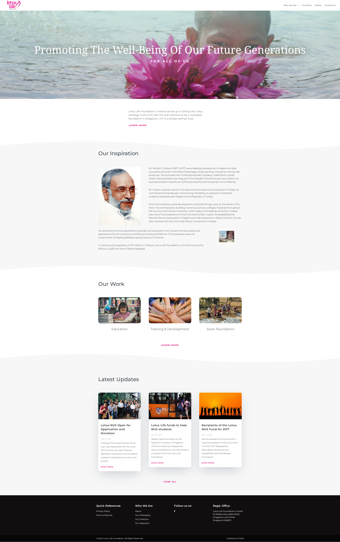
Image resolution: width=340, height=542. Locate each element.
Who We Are (290, 5)
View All (170, 481)
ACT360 (240, 538)
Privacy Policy (103, 511)
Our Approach (142, 523)
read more (107, 467)
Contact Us (330, 5)
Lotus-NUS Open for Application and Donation (116, 429)
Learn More (138, 125)
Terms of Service (104, 515)
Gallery (318, 5)
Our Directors (141, 519)
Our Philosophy (142, 515)
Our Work (307, 5)
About (138, 511)
